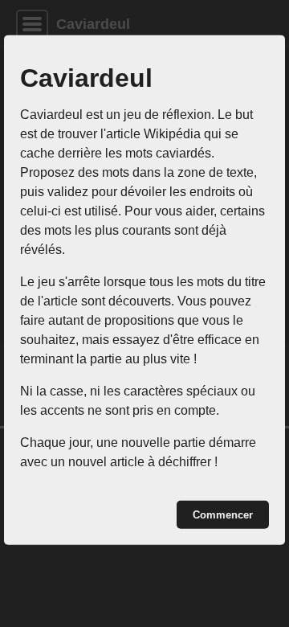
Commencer (223, 515)
